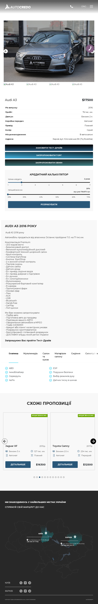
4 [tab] (42, 477)
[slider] (21, 182)
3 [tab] (39, 477)
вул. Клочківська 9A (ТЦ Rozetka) (73, 543)
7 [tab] (50, 477)
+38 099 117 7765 (33, 542)
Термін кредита (15, 179)
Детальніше (18, 464)
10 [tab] (58, 477)
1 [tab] (34, 477)
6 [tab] (47, 477)
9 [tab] (55, 477)
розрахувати (49, 204)
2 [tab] (37, 477)
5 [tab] (45, 477)
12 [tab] (63, 477)
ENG (84, 6)
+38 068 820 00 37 (67, 545)
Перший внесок (15, 190)
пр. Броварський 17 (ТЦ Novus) (39, 540)
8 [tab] (53, 477)
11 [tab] (61, 477)
